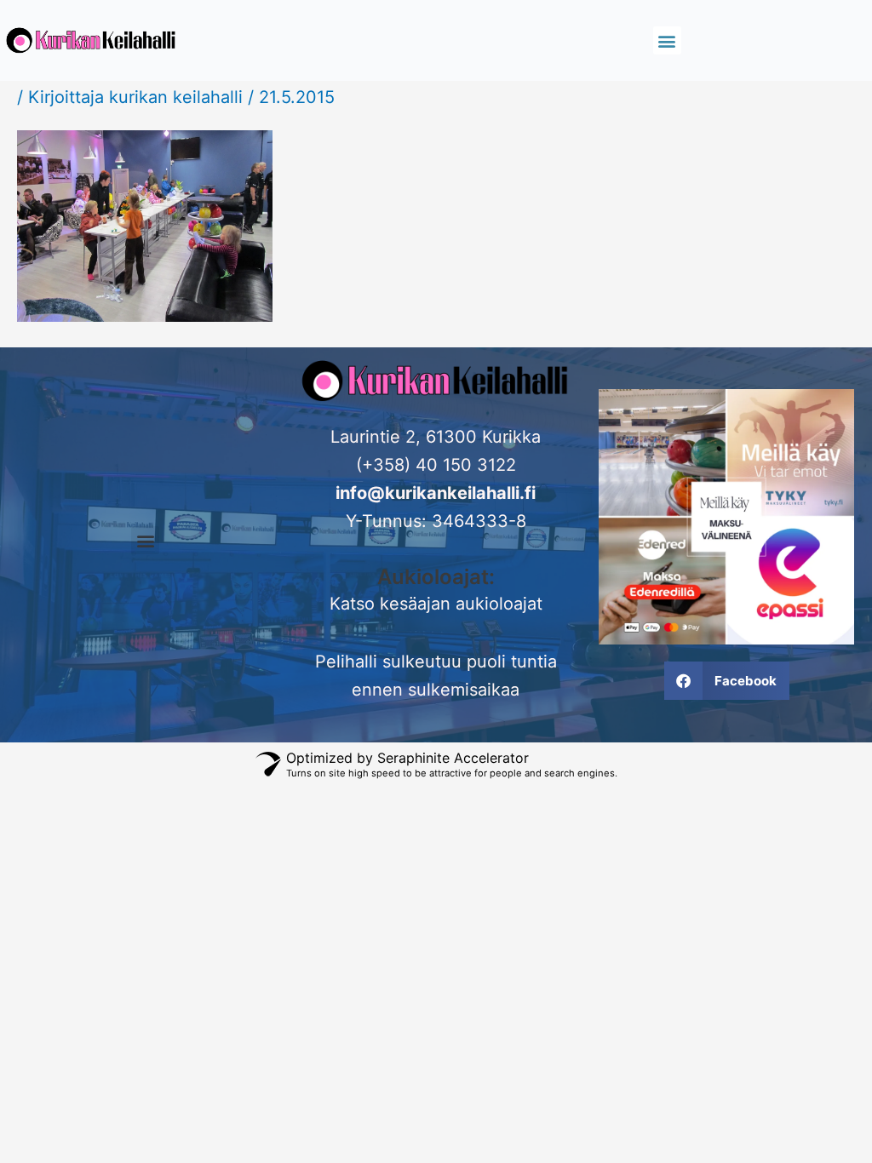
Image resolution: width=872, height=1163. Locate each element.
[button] (667, 40)
